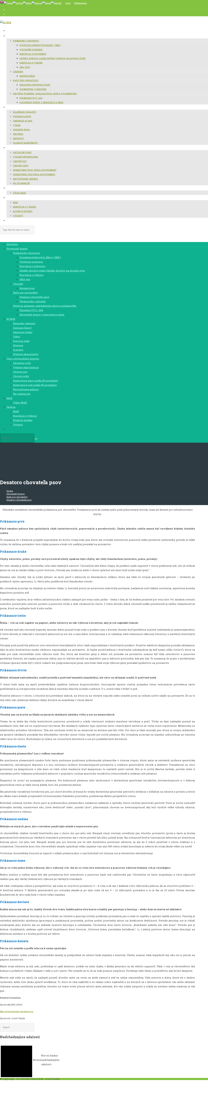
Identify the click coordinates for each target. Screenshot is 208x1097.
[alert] (32, 1060)
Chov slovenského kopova (22, 358)
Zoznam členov (22, 327)
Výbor (16, 336)
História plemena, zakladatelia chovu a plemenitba (44, 305)
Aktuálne (12, 244)
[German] (18, 3)
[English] (2, 3)
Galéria (10, 407)
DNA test (25, 279)
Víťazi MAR (20, 402)
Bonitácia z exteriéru (32, 266)
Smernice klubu (22, 332)
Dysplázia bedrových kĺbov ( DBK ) (40, 257)
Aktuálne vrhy (22, 363)
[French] (8, 3)
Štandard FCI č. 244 (31, 310)
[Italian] (27, 3)
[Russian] (37, 3)
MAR (9, 398)
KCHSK (10, 319)
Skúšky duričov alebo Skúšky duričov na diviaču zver (52, 270)
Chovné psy (20, 371)
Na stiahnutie (21, 393)
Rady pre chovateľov (25, 292)
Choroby (18, 283)
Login (68, 3)
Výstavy (18, 424)
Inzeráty (18, 349)
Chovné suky (21, 376)
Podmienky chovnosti (26, 253)
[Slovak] (46, 3)
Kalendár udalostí (24, 323)
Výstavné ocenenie (31, 261)
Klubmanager (80, 3)
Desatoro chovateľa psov (34, 297)
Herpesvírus (27, 288)
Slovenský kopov (17, 248)
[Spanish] (56, 3)
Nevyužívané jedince (26, 389)
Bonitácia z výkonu (32, 275)
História (18, 345)
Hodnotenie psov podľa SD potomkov (35, 380)
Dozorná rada (21, 341)
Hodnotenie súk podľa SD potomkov (35, 385)
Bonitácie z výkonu (25, 415)
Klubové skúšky (22, 420)
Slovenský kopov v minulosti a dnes (42, 314)
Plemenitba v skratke (33, 301)
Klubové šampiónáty (25, 354)
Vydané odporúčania (26, 367)
